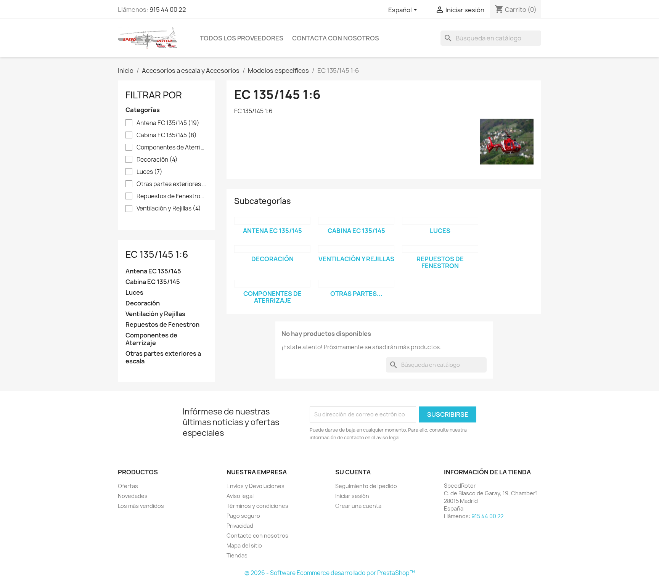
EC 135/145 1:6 (156, 254)
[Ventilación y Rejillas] (356, 249)
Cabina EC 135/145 (167, 135)
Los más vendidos (141, 505)
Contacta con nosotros (335, 38)
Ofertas (128, 486)
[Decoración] (272, 249)
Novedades (133, 495)
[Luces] (440, 221)
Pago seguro (243, 515)
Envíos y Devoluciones (255, 486)
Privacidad (240, 525)
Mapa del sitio (244, 545)
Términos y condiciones (257, 505)
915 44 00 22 (167, 9)
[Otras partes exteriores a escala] (356, 283)
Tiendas (237, 555)
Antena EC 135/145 (168, 123)
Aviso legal (240, 495)
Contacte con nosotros (257, 535)
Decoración (157, 160)
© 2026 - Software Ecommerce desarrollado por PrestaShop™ (329, 573)
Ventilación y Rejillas (169, 208)
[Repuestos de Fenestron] (440, 249)
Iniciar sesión (352, 495)
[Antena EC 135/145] (272, 221)
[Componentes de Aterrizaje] (272, 283)
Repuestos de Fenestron (172, 196)
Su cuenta (353, 472)
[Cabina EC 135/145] (356, 221)
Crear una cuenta (358, 505)
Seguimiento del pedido (366, 486)
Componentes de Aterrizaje (172, 147)
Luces (149, 172)
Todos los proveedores (241, 38)
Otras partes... (356, 293)
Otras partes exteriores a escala (172, 184)
